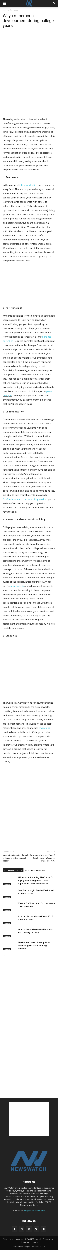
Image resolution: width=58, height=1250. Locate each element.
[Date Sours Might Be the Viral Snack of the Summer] (9, 893)
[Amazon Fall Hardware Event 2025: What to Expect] (9, 919)
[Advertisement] (29, 97)
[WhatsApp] (24, 36)
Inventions (44, 727)
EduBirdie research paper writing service (24, 499)
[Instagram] (21, 1229)
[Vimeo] (36, 1229)
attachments (17, 585)
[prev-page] (4, 955)
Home (5, 10)
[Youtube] (43, 1229)
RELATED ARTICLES (13, 870)
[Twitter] (11, 36)
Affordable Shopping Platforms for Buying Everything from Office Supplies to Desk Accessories (36, 880)
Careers (34, 1242)
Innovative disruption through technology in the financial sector (15, 858)
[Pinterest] (18, 36)
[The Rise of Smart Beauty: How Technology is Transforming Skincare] (9, 945)
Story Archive (48, 1239)
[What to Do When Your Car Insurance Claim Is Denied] (9, 906)
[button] (4, 3)
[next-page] (8, 955)
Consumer (14, 10)
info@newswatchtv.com (34, 1210)
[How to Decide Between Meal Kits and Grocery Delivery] (9, 932)
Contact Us (25, 1242)
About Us (19, 1239)
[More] (30, 36)
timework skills (29, 185)
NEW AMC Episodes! (33, 1239)
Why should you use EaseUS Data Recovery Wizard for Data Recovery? (42, 858)
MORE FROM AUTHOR (35, 870)
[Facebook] (5, 36)
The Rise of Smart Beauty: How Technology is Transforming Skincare (34, 945)
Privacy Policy (8, 1239)
